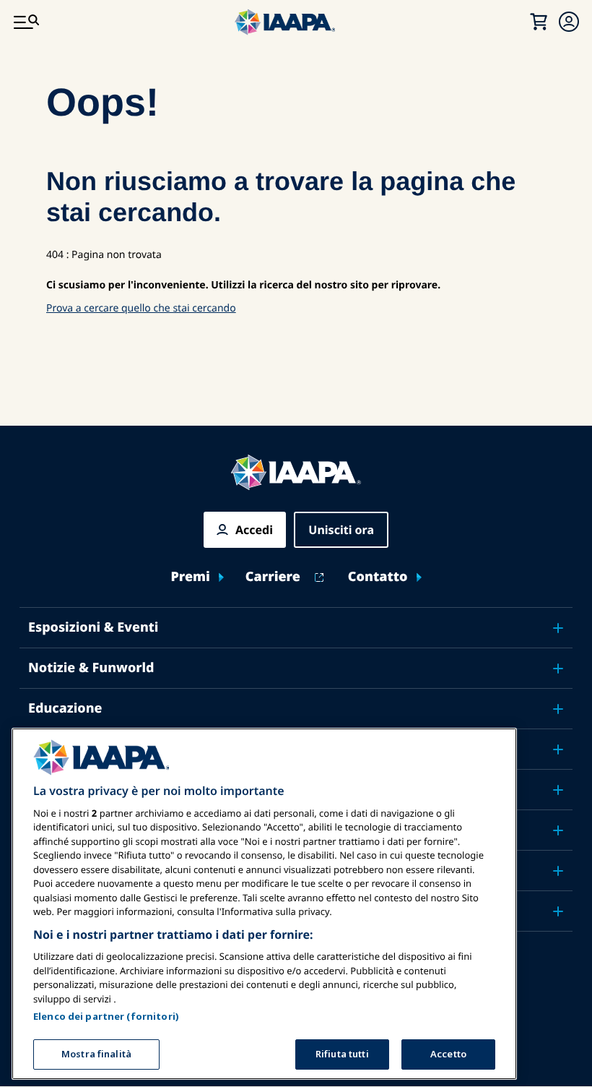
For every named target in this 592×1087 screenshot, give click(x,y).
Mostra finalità (96, 1053)
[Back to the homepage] (296, 472)
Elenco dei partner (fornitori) (106, 1016)
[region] (264, 904)
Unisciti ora (341, 530)
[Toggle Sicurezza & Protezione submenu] (558, 749)
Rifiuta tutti (342, 1053)
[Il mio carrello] (538, 21)
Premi (189, 577)
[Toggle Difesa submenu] (558, 790)
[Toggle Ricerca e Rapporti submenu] (558, 830)
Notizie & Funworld (91, 667)
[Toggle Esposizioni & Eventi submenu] (558, 628)
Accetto (448, 1053)
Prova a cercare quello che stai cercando (141, 308)
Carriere (272, 577)
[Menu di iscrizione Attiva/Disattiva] (569, 22)
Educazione (65, 708)
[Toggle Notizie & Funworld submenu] (558, 669)
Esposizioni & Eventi (93, 627)
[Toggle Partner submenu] (558, 911)
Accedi (254, 530)
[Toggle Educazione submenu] (558, 709)
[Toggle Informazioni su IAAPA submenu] (558, 871)
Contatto (378, 577)
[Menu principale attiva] (26, 22)
